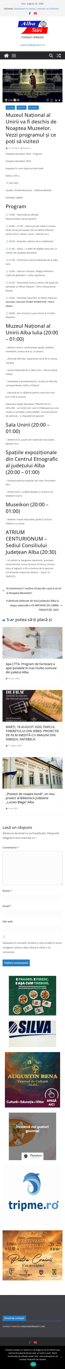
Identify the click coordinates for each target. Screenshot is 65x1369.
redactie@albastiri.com (33, 1326)
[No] (61, 1357)
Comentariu (11, 847)
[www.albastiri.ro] (6, 55)
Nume (7, 890)
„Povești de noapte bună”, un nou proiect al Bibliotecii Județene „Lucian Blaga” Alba (30, 798)
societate (33, 107)
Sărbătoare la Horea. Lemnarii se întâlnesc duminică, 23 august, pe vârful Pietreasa (36, 10)
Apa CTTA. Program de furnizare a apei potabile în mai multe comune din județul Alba (31, 668)
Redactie (26, 148)
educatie (21, 107)
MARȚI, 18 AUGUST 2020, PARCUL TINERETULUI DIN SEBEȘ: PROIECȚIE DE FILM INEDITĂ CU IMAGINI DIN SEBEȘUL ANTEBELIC (32, 733)
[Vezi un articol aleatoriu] (58, 55)
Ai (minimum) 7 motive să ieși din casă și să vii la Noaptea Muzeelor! (33, 591)
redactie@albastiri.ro (32, 45)
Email (7, 906)
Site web (8, 921)
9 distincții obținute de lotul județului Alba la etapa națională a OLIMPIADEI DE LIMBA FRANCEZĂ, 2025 (32, 605)
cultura (10, 107)
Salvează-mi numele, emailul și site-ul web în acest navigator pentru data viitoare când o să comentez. (32, 947)
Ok (33, 1364)
